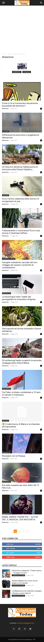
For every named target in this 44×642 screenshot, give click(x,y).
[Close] (37, 309)
